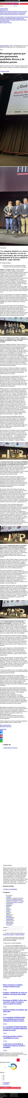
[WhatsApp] (14, 741)
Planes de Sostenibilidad (6, 18)
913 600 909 (3, 729)
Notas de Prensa (7, 725)
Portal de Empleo (16, 18)
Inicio (1, 10)
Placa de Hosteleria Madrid (13, 19)
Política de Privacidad (8, 934)
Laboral (9, 12)
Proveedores (25, 17)
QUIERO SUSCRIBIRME (10, 889)
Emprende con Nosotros (6, 11)
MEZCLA (9, 726)
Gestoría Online (4, 8)
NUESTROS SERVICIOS (11, 0)
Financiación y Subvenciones (18, 12)
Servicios (5, 10)
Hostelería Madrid (4, 45)
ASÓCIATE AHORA (13, 4)
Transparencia (6, 1082)
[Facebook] (14, 731)
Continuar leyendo (4, 71)
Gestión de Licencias (17, 11)
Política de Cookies (4, 1092)
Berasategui (3, 726)
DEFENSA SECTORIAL (10, 2)
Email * (5, 930)
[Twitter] (14, 733)
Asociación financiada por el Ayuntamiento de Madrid (3, 1095)
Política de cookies (19, 934)
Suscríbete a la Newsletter (10, 1088)
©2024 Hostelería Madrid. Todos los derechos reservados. (14, 1095)
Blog (1, 22)
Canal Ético (6, 1084)
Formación (19, 17)
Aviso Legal (20, 933)
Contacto (5, 22)
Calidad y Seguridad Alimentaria (8, 17)
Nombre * (5, 927)
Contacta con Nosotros (5, 1086)
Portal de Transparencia (19, 14)
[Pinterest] (14, 736)
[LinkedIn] (14, 738)
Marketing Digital (8, 14)
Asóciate (9, 22)
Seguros (2, 14)
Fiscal (5, 12)
